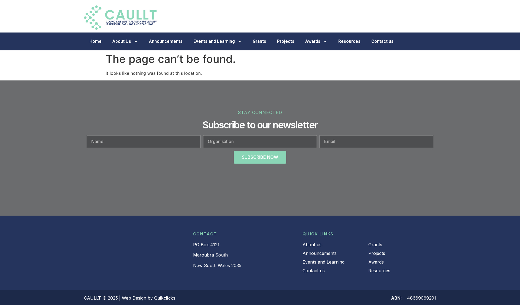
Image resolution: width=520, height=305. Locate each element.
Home (95, 41)
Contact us (382, 41)
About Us (121, 41)
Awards (312, 41)
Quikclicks (164, 298)
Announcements (166, 41)
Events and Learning (214, 41)
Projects (285, 41)
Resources (349, 41)
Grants (259, 41)
